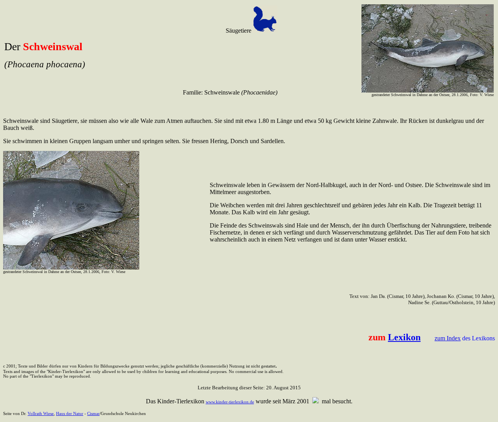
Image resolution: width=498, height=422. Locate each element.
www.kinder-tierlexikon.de (230, 401)
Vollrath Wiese (41, 413)
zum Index (448, 338)
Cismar (93, 413)
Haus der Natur (69, 413)
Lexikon (404, 337)
